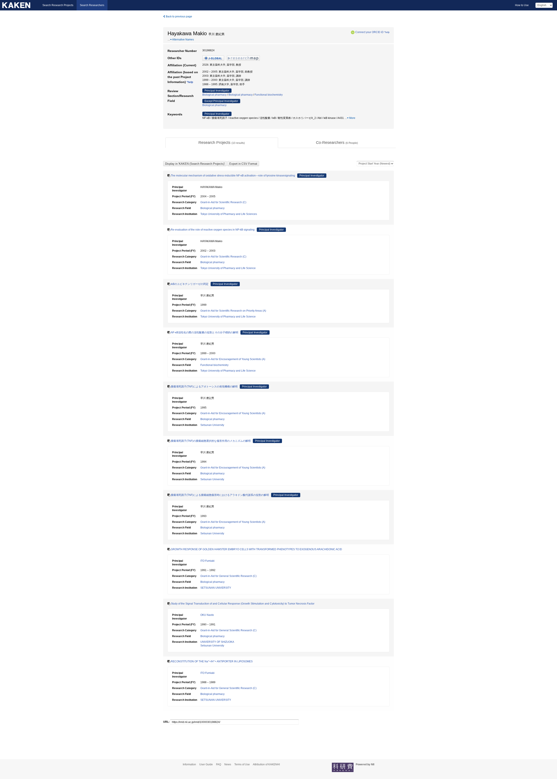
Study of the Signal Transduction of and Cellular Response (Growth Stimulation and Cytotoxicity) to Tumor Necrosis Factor (242, 603)
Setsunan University (212, 425)
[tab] (221, 143)
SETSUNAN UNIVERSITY (215, 587)
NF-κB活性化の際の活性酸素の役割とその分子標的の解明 (204, 332)
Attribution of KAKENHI (266, 764)
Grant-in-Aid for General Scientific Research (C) (228, 576)
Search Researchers (92, 5)
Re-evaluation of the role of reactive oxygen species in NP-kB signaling (213, 229)
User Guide (206, 764)
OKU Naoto (207, 614)
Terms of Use (242, 764)
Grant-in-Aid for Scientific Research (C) (223, 202)
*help (386, 32)
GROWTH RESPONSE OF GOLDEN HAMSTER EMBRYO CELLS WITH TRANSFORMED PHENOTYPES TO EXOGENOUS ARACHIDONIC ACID (256, 549)
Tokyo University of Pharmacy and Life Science (228, 268)
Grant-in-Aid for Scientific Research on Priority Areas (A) (233, 310)
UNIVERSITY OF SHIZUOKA (217, 641)
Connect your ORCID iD (369, 32)
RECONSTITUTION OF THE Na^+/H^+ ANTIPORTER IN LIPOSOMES (212, 661)
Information (189, 764)
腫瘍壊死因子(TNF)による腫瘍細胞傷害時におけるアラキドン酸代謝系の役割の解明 (220, 495)
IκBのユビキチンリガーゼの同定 (189, 284)
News (227, 764)
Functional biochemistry (269, 94)
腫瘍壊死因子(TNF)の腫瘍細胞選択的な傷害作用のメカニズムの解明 (211, 440)
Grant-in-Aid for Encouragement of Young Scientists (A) (232, 359)
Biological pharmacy (214, 94)
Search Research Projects (57, 5)
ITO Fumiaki (207, 560)
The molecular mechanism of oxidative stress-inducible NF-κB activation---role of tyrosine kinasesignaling (233, 175)
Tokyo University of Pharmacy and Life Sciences (228, 214)
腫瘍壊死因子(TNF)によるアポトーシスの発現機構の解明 (204, 386)
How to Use (522, 5)
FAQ (218, 764)
